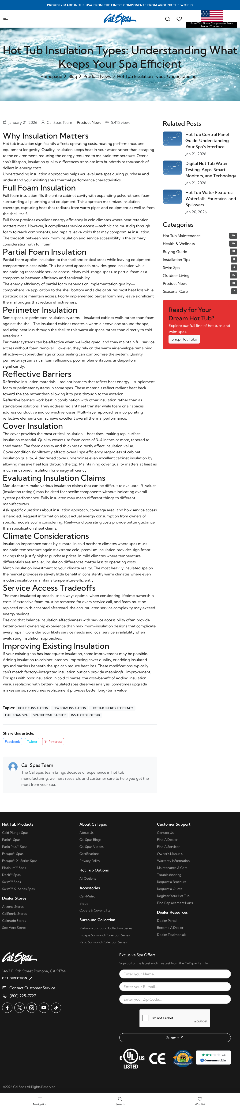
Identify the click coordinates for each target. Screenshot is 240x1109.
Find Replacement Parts (175, 903)
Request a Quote (169, 889)
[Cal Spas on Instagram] (31, 1008)
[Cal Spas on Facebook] (7, 1008)
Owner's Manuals (170, 854)
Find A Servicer (168, 847)
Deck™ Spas (11, 875)
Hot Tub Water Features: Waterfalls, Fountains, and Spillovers (210, 198)
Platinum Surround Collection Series (105, 928)
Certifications (89, 854)
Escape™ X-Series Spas (19, 861)
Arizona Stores (13, 906)
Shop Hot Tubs (184, 339)
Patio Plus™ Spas (14, 847)
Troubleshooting (169, 875)
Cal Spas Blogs (90, 840)
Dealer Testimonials (171, 935)
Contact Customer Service (32, 987)
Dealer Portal (166, 921)
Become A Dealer (170, 928)
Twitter (32, 741)
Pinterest (55, 741)
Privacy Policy (89, 861)
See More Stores (14, 928)
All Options (87, 878)
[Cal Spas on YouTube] (44, 1008)
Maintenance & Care (172, 868)
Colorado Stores (14, 921)
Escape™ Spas (12, 854)
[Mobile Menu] (6, 18)
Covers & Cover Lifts (94, 910)
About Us (86, 833)
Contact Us (165, 833)
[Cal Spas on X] (19, 1008)
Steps (83, 903)
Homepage (51, 76)
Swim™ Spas (11, 882)
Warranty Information (173, 861)
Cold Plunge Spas (15, 833)
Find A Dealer (167, 840)
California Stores (14, 913)
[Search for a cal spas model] (167, 19)
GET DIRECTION (14, 978)
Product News (97, 76)
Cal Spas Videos (91, 847)
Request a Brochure (171, 882)
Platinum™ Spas (14, 868)
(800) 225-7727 (23, 995)
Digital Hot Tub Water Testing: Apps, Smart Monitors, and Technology (210, 169)
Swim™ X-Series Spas (18, 889)
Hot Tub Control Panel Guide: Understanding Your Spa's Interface (207, 140)
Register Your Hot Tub (173, 896)
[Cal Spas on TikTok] (56, 1008)
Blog (72, 76)
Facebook (12, 741)
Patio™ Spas (11, 840)
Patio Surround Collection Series (103, 942)
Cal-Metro (87, 896)
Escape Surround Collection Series (104, 935)
